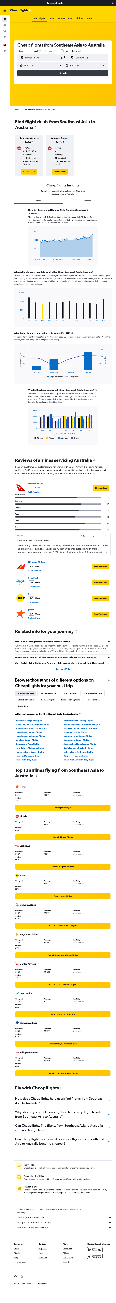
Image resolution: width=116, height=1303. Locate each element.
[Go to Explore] (4, 37)
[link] (29, 172)
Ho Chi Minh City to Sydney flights (79, 760)
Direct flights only (74, 51)
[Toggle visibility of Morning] (39, 438)
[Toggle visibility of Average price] (72, 377)
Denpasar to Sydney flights (76, 756)
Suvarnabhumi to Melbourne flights (80, 744)
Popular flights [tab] (48, 700)
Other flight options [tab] (26, 700)
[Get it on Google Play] (95, 1249)
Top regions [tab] (23, 706)
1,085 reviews (34, 492)
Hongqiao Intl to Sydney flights (30, 752)
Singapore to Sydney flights (76, 740)
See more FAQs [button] (63, 669)
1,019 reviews (34, 570)
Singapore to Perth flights (27, 744)
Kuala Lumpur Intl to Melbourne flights (81, 728)
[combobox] (50, 50)
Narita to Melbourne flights (28, 756)
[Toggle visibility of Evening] (75, 438)
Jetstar (31, 610)
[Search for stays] (4, 25)
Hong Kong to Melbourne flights (30, 736)
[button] (113, 3)
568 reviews (34, 618)
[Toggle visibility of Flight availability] (55, 377)
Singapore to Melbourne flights (78, 736)
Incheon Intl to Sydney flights (29, 720)
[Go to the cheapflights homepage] (20, 10)
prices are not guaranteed (72, 1209)
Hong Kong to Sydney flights (29, 732)
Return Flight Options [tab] (70, 700)
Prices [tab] (38, 201)
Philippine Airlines (36, 562)
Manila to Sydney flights (27, 740)
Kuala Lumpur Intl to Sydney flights (32, 728)
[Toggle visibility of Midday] (50, 438)
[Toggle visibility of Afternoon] (63, 438)
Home (16, 109)
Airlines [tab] (87, 201)
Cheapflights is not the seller (30, 1217)
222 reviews (34, 586)
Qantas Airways (35, 483)
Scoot (30, 594)
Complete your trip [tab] (48, 693)
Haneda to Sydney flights (75, 732)
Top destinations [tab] (93, 700)
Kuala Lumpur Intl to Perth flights (78, 748)
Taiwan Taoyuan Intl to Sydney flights (32, 724)
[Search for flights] (4, 19)
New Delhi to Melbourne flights (30, 748)
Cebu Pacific (33, 578)
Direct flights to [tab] (70, 693)
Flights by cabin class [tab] (92, 693)
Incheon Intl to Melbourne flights (78, 752)
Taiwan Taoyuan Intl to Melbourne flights (82, 724)
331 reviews (33, 602)
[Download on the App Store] (95, 1256)
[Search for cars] (4, 31)
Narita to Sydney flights (26, 760)
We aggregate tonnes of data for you (34, 1222)
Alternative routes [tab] (26, 693)
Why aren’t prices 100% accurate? (33, 1227)
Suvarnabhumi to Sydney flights (78, 720)
